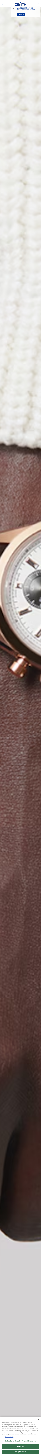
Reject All (20, 1446)
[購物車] (35, 4)
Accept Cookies (20, 1452)
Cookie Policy (9, 1437)
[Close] (38, 1419)
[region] (20, 1436)
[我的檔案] (38, 4)
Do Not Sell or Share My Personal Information (20, 1441)
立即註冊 (21, 14)
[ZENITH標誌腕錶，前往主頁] (20, 4)
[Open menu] (2, 3)
